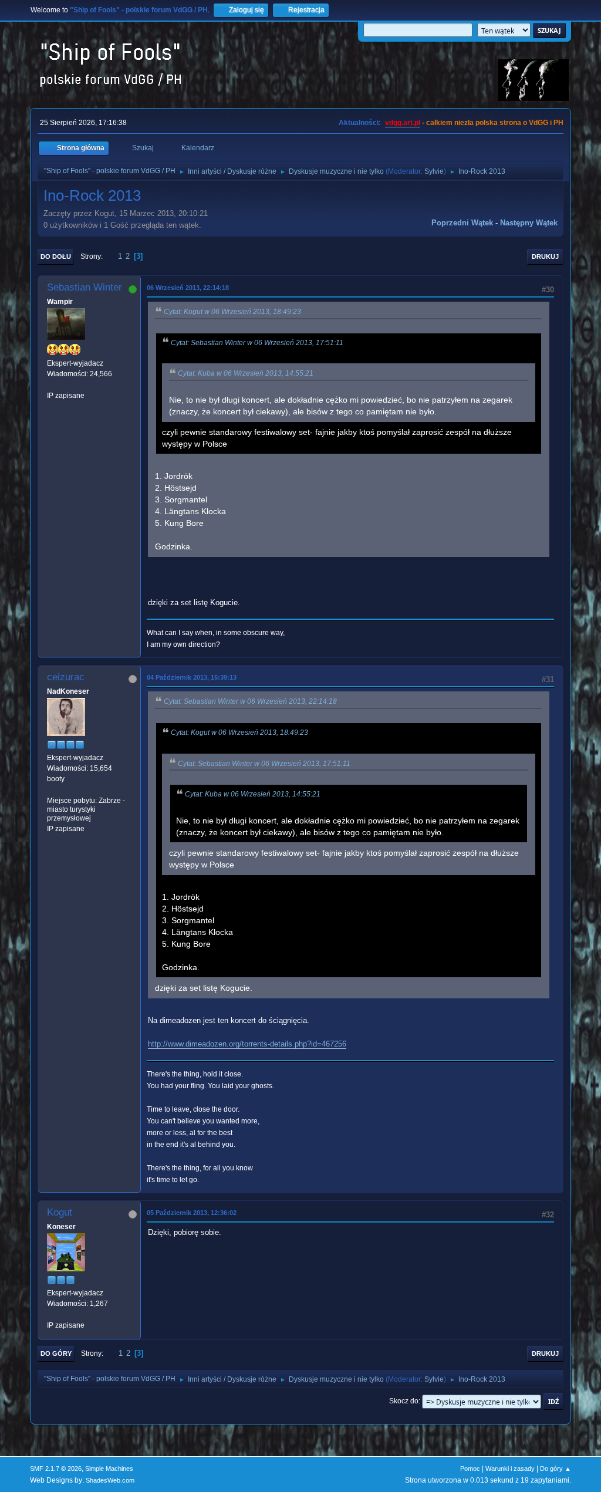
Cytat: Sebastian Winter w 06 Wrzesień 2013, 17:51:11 (257, 343)
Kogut (59, 1212)
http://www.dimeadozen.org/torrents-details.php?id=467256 (247, 1043)
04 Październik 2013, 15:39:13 (192, 677)
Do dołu (55, 256)
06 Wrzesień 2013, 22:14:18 (188, 287)
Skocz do (403, 1401)
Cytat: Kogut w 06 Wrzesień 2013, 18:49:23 (232, 312)
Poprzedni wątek (462, 222)
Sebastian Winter (84, 287)
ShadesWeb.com (110, 1480)
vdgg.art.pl (402, 123)
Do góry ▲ (555, 1468)
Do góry (56, 1353)
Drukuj (545, 256)
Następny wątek (529, 222)
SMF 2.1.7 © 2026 (56, 1468)
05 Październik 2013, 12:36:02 (192, 1212)
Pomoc (470, 1468)
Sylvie (434, 171)
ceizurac (66, 677)
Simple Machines (109, 1468)
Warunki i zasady (510, 1468)
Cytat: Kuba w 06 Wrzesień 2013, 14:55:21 (245, 373)
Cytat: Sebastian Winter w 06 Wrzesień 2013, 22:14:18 (250, 701)
